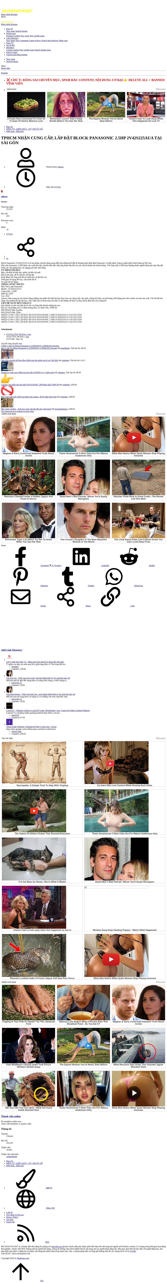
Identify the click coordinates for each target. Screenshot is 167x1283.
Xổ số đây (10, 45)
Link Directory (12, 38)
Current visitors (12, 50)
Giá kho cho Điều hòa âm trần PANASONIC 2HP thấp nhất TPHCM (30, 385)
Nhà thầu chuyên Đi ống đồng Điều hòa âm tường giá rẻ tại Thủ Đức (29, 360)
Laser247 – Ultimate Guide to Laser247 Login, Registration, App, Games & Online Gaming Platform (48, 710)
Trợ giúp (9, 1219)
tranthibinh (65, 348)
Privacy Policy (12, 1217)
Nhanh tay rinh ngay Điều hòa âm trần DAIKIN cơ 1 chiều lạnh (27, 372)
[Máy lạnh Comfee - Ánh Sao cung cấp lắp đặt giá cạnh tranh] (7, 407)
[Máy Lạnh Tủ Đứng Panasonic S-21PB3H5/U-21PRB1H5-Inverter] (30, 346)
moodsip (15, 666)
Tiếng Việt (50, 1208)
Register (4, 73)
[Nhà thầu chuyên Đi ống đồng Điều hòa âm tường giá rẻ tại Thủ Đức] (7, 358)
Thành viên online (11, 1116)
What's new (11, 33)
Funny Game (11, 52)
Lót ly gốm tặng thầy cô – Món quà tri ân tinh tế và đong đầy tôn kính (35, 662)
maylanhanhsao (61, 409)
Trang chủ (10, 1222)
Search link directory (50, 40)
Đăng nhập (5, 68)
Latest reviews (35, 40)
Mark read (63, 40)
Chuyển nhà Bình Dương (16, 55)
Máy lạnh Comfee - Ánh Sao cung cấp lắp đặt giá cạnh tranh (26, 409)
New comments (22, 40)
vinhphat (65, 360)
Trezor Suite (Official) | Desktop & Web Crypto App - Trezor (31, 727)
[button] (3, 17)
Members (10, 48)
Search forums (21, 31)
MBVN (48, 1188)
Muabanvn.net (23, 1258)
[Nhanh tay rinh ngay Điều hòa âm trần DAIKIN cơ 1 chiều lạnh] (7, 370)
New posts (10, 31)
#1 (7, 258)
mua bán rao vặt (58, 1246)
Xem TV (10, 43)
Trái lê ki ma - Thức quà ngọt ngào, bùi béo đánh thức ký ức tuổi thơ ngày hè (38, 678)
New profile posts (37, 36)
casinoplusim (11, 1156)
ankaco (61, 167)
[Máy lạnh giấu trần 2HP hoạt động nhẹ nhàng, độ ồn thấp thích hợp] (7, 394)
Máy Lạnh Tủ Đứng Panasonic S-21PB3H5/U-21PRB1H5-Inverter (29, 348)
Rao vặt (9, 29)
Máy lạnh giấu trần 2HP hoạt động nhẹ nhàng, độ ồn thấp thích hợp (29, 397)
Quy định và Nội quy (15, 1215)
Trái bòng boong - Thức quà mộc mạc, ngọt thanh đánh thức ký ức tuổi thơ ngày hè (40, 694)
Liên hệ (9, 1212)
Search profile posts (43, 50)
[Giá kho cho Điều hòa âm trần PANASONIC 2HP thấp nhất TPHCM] (7, 382)
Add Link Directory (11, 650)
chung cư (29, 268)
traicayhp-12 (16, 683)
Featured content (13, 36)
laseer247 (15, 715)
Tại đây (133, 1251)
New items (10, 40)
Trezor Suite (16, 731)
